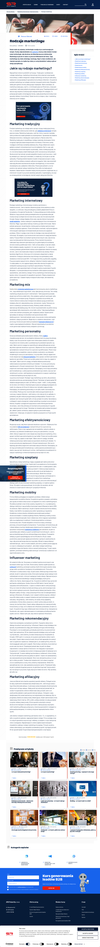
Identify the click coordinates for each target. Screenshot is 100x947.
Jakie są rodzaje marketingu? (82, 59)
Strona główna (10, 11)
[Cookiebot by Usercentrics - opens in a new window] (9, 944)
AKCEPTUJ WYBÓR (88, 933)
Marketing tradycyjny (80, 61)
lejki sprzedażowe (23, 427)
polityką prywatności (22, 887)
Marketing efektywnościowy (82, 69)
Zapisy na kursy (59, 907)
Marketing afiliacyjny (80, 80)
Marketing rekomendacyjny (82, 77)
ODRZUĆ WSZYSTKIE (87, 937)
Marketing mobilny (80, 73)
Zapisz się (51, 888)
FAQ (83, 909)
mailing (45, 336)
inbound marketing (30, 357)
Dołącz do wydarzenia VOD (15, 477)
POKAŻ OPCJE (79, 944)
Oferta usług (27, 4)
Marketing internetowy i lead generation (27, 11)
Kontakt (65, 4)
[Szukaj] (85, 5)
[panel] (93, 5)
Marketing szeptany (80, 71)
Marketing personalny (80, 67)
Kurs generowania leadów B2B (63, 920)
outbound (13, 567)
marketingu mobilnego (32, 529)
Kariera (83, 917)
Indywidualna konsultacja (88, 912)
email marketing (15, 221)
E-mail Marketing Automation (37, 907)
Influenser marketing (80, 75)
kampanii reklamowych (46, 322)
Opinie (83, 914)
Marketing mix (78, 65)
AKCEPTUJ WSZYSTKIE (87, 929)
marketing (35, 52)
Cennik (36, 4)
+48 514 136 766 (10, 912)
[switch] (42, 944)
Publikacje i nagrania (47, 4)
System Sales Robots (35, 909)
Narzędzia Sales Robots (61, 914)
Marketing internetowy (81, 63)
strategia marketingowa (25, 289)
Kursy (58, 4)
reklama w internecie (44, 131)
